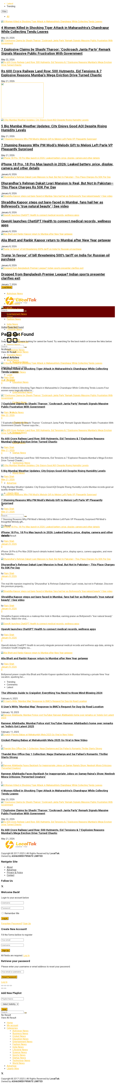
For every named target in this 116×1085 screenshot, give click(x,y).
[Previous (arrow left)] (2, 988)
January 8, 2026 (9, 544)
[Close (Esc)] (2, 985)
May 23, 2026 (8, 380)
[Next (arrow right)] (5, 988)
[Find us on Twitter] (2, 505)
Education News (20, 382)
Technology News (21, 463)
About (10, 867)
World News (18, 473)
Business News (20, 1033)
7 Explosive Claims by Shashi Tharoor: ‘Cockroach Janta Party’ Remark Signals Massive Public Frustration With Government (55, 51)
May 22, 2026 (8, 415)
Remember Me (12, 913)
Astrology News (15, 293)
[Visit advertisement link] (22, 117)
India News (18, 412)
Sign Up (27, 923)
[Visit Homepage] (21, 304)
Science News (19, 1052)
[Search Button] (25, 516)
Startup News (13, 344)
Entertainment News (17, 314)
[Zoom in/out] (11, 985)
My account (12, 1025)
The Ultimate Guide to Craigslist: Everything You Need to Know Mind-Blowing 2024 (51, 692)
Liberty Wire (13, 1068)
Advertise (11, 483)
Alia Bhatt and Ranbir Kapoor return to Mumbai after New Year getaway (56, 240)
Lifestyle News (20, 1049)
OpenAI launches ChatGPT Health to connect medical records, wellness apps (48, 629)
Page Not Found (16, 327)
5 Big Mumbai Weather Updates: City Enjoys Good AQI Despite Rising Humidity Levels (53, 470)
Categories (12, 1028)
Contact (10, 875)
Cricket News (19, 372)
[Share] (5, 985)
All (8, 16)
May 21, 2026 (8, 450)
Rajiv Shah (9, 377)
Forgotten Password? (12, 923)
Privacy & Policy (15, 872)
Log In (26, 955)
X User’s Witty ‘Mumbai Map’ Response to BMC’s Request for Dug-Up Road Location (52, 706)
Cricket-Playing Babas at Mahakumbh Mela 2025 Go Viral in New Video (44, 740)
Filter (4, 11)
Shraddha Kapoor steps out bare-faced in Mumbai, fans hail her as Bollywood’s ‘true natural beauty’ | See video (52, 204)
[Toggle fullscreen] (8, 985)
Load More (6, 287)
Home (4, 327)
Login (9, 374)
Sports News (18, 1055)
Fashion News (14, 319)
